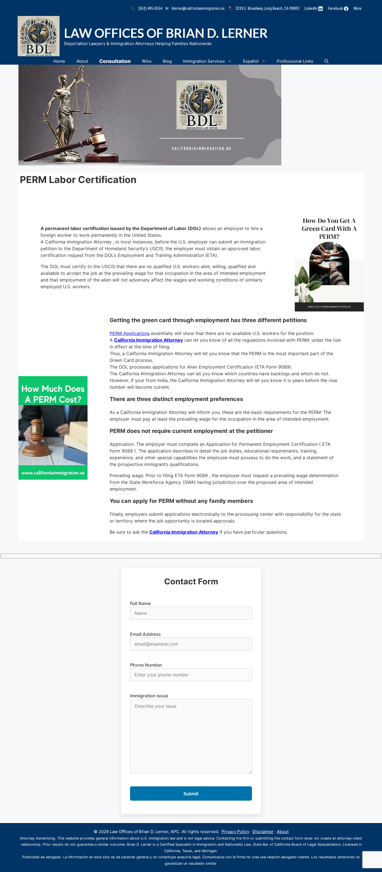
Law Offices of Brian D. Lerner (166, 33)
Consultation (115, 61)
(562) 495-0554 (150, 8)
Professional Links (295, 61)
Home (59, 61)
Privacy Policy (235, 831)
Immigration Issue (149, 695)
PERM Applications (130, 333)
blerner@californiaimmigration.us (198, 8)
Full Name (140, 603)
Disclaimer (263, 831)
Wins (147, 61)
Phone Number (146, 665)
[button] (326, 61)
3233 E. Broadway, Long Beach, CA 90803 (267, 8)
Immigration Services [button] (204, 61)
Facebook (336, 8)
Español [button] (251, 61)
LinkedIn (311, 8)
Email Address (145, 634)
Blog (167, 61)
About (82, 61)
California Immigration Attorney (148, 340)
